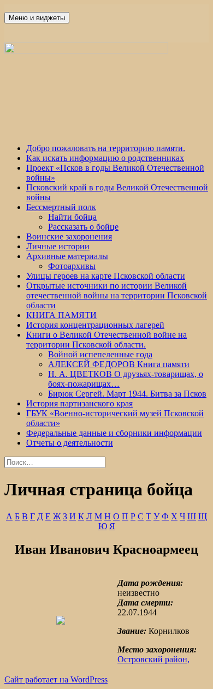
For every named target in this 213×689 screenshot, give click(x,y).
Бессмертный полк (61, 207)
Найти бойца (72, 216)
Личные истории (58, 246)
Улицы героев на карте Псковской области (105, 275)
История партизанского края (79, 403)
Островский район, (153, 659)
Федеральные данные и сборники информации (114, 433)
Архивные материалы (67, 256)
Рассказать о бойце (83, 226)
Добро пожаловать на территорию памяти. (105, 148)
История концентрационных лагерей (95, 324)
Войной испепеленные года (100, 354)
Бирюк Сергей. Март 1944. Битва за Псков (127, 393)
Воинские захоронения (69, 236)
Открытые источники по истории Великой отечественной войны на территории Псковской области (116, 295)
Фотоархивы (72, 266)
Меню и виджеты (37, 18)
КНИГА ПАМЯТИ (61, 315)
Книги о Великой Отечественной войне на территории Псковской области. (106, 339)
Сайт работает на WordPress (56, 679)
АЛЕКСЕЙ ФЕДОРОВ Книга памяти (119, 364)
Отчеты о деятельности (69, 442)
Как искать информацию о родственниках (105, 158)
